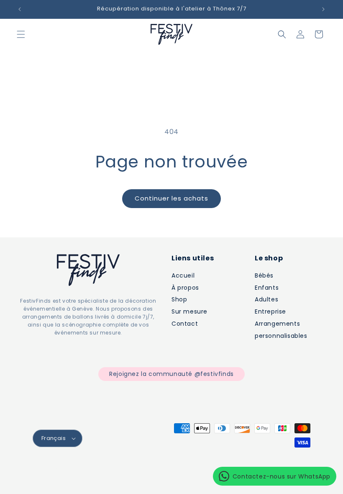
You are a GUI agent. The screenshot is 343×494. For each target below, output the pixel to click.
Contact (185, 323)
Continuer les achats (171, 198)
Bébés (264, 275)
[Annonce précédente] (19, 9)
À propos (185, 287)
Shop (179, 299)
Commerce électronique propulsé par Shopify (169, 467)
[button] (21, 34)
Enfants (267, 287)
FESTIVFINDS (92, 467)
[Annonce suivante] (323, 9)
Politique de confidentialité (98, 476)
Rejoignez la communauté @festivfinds (171, 374)
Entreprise (270, 311)
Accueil (183, 275)
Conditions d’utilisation (172, 476)
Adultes (266, 299)
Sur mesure (189, 311)
